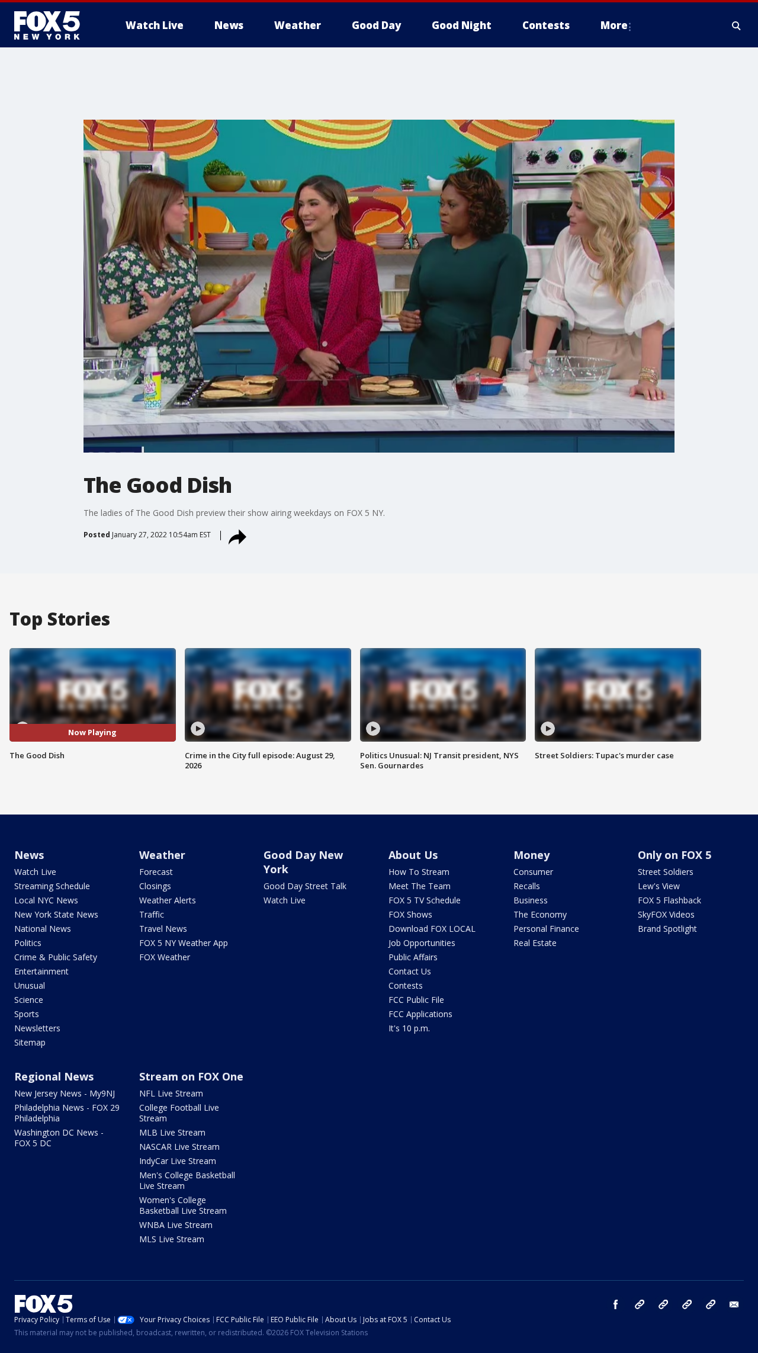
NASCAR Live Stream (179, 1146)
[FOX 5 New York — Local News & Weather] (53, 25)
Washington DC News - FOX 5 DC (59, 1138)
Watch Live (35, 871)
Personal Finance (546, 928)
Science (28, 999)
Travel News (163, 928)
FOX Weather (164, 957)
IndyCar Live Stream (177, 1160)
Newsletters (37, 1028)
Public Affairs (413, 957)
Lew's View (659, 886)
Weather (162, 855)
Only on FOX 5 (674, 855)
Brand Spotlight (667, 928)
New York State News (56, 914)
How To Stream (418, 871)
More (614, 25)
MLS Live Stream (171, 1239)
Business (530, 900)
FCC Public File (416, 999)
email (734, 1304)
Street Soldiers (665, 871)
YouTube (686, 1304)
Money (531, 855)
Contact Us (409, 971)
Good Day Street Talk (305, 886)
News (29, 855)
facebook (615, 1304)
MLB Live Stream (172, 1132)
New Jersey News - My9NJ (64, 1093)
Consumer (533, 871)
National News (42, 928)
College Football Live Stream (179, 1113)
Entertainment (41, 971)
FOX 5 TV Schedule (424, 900)
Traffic (151, 914)
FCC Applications (420, 1013)
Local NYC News (46, 900)
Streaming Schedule (52, 886)
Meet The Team (419, 886)
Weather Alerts (167, 900)
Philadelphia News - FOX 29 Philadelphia (67, 1113)
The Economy (540, 914)
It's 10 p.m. (409, 1028)
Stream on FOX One (191, 1076)
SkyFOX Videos (666, 914)
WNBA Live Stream (176, 1224)
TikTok (663, 1304)
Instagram (639, 1304)
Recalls (526, 886)
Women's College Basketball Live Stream (183, 1205)
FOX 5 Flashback (669, 900)
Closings (155, 886)
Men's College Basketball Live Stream (187, 1180)
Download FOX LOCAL (432, 928)
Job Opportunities (421, 942)
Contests (405, 985)
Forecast (156, 871)
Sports (26, 1013)
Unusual (29, 985)
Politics (27, 942)
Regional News (54, 1076)
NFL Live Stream (171, 1093)
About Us (413, 855)
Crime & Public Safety (55, 957)
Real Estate (535, 942)
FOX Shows (410, 914)
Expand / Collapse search (737, 25)
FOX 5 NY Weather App (183, 942)
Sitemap (30, 1042)
